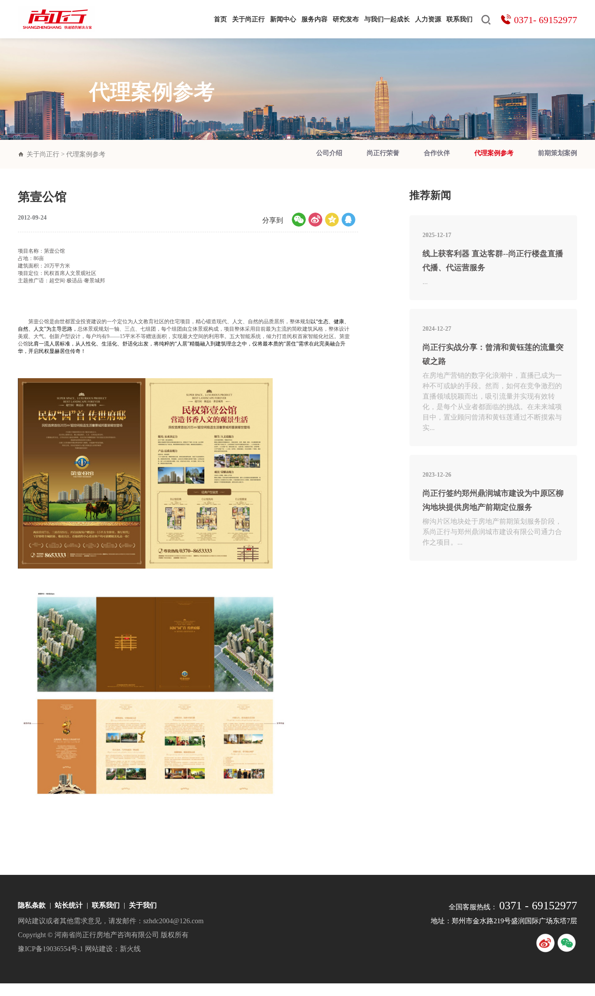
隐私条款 (32, 905)
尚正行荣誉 (383, 152)
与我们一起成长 (387, 19)
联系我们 (459, 19)
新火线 (130, 948)
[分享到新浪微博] (315, 220)
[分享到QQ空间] (332, 220)
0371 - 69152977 (538, 905)
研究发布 (346, 19)
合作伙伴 (437, 152)
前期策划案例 (557, 152)
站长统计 (69, 905)
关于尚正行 (248, 19)
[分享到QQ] (348, 220)
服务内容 (314, 19)
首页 (220, 19)
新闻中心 (283, 19)
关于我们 (143, 905)
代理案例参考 (494, 152)
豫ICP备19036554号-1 (50, 948)
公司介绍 (329, 152)
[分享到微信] (299, 220)
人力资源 (428, 19)
